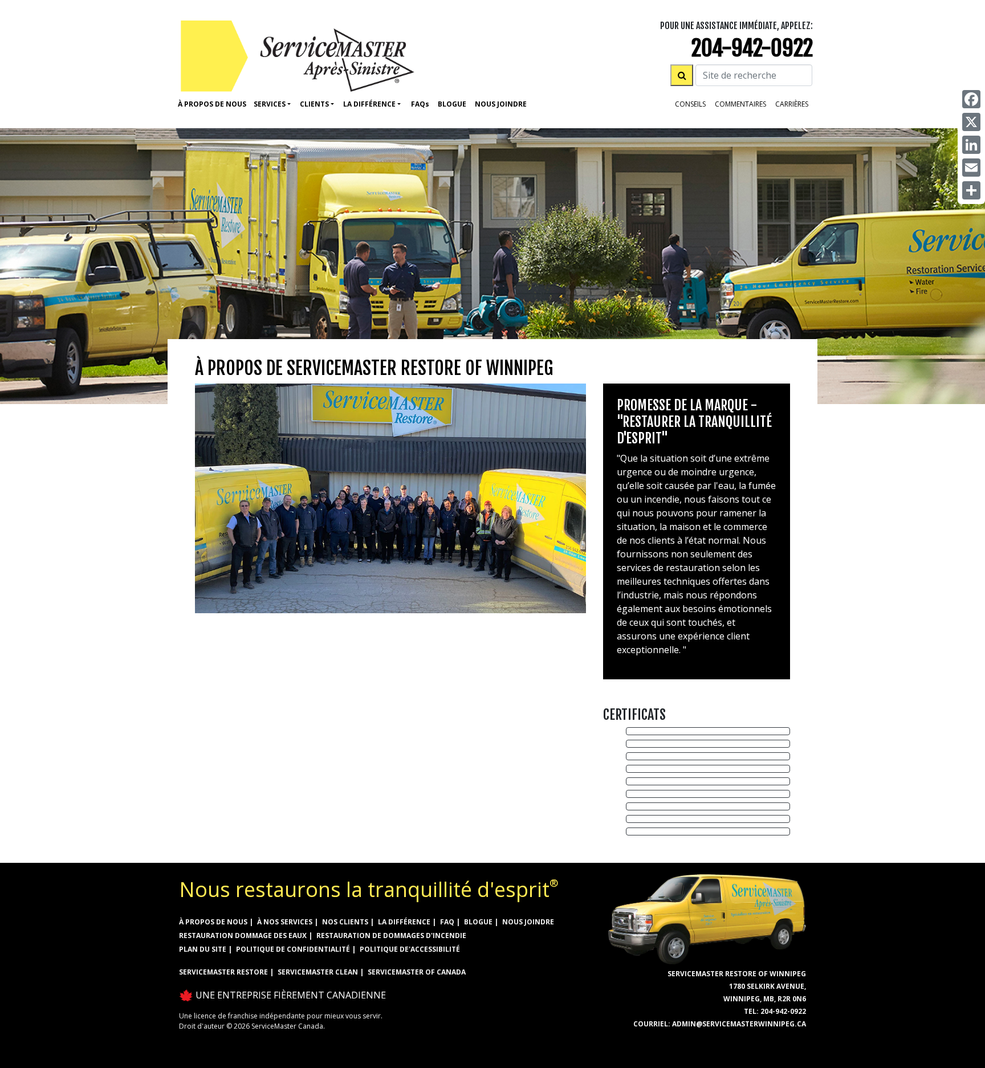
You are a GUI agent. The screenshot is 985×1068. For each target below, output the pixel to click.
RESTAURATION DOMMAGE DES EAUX (243, 935)
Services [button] (270, 104)
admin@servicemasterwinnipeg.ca (739, 1024)
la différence (404, 922)
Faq (420, 104)
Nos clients (345, 922)
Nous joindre (528, 922)
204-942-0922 (752, 48)
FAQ (447, 922)
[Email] (971, 167)
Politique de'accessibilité (410, 949)
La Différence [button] (369, 104)
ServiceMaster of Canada (417, 972)
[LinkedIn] (971, 144)
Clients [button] (314, 104)
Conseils (690, 104)
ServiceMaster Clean (318, 972)
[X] (971, 122)
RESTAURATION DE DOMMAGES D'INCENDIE (391, 935)
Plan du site (202, 949)
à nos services (284, 922)
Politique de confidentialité (293, 949)
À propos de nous (212, 104)
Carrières (791, 104)
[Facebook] (971, 99)
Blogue (452, 104)
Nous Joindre (501, 104)
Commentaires (740, 104)
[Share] (971, 190)
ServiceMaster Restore (223, 972)
